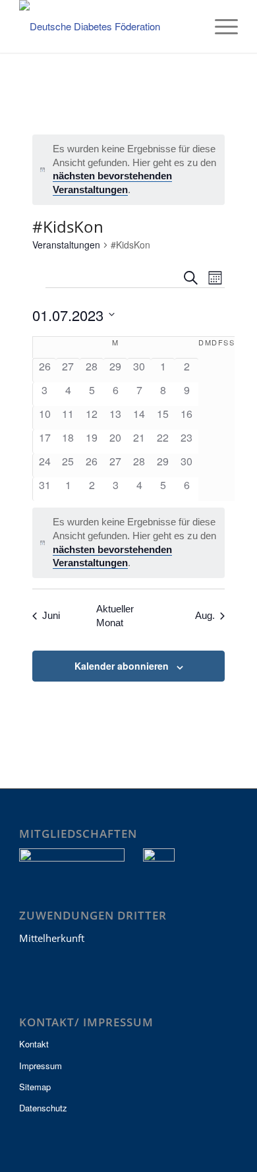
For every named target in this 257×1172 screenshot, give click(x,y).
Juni (51, 615)
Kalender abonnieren (121, 665)
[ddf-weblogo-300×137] (106, 26)
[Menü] (220, 26)
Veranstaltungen (66, 245)
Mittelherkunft (51, 938)
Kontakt (34, 1044)
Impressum (40, 1065)
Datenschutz (43, 1107)
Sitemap (35, 1086)
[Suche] (189, 26)
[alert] (128, 169)
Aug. (205, 615)
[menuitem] (189, 26)
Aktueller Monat (115, 615)
